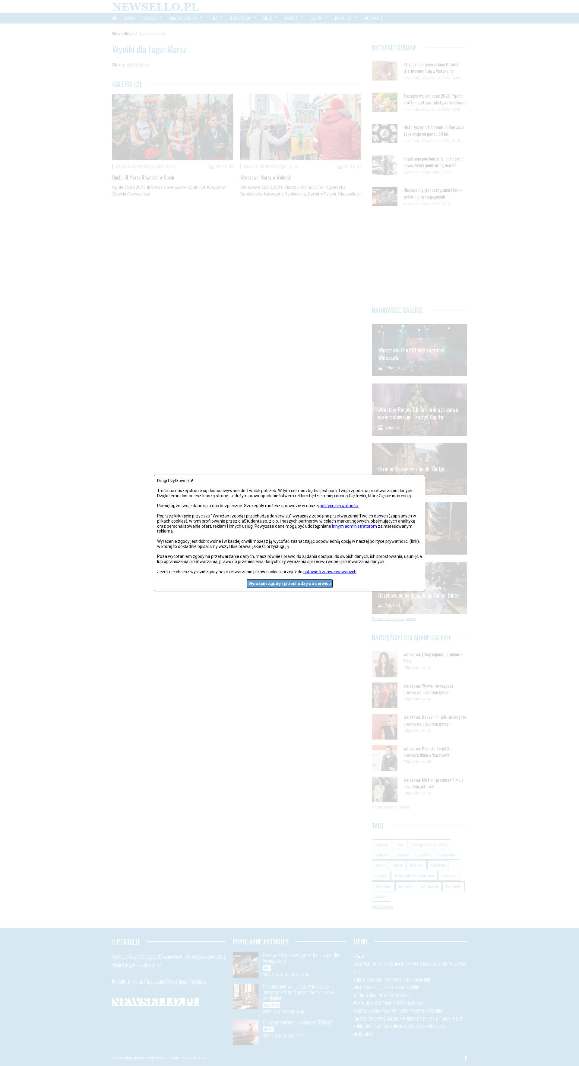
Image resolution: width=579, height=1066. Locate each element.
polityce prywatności (339, 505)
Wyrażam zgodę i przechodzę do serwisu (289, 583)
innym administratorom (354, 525)
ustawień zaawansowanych (329, 571)
